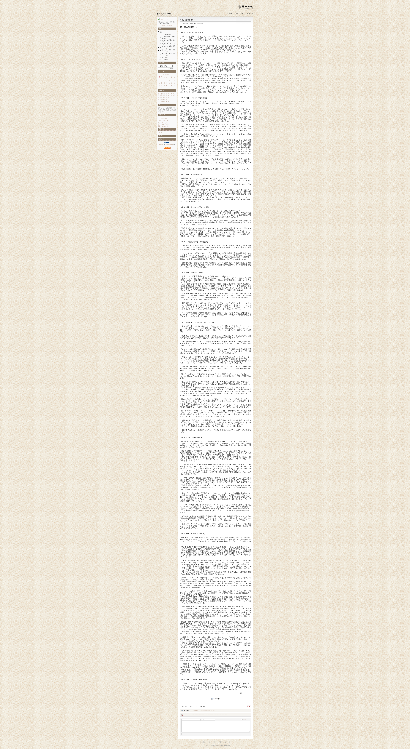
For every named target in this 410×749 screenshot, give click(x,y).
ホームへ (229, 13)
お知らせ (241, 13)
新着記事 (161, 90)
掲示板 (251, 13)
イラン (174, 108)
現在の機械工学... (163, 120)
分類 (159, 28)
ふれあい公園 (164, 108)
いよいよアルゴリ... (163, 118)
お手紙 (173, 110)
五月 (159, 108)
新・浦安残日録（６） (164, 101)
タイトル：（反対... (163, 122)
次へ (230, 742)
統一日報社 (227, 745)
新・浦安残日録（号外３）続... (167, 94)
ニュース (235, 13)
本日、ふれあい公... (163, 126)
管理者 (163, 25)
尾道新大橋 (161, 110)
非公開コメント (246, 719)
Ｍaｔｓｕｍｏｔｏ (206, 745)
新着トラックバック (164, 129)
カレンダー (161, 71)
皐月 (163, 112)
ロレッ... (160, 132)
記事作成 (169, 25)
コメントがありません (201, 706)
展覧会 (169, 110)
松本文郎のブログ (164, 14)
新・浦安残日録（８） (164, 97)
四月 (165, 110)
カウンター (161, 139)
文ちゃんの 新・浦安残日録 (188, 23)
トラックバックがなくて (186, 706)
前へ (201, 742)
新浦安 (170, 108)
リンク (160, 135)
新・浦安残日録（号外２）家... (167, 96)
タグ (247, 13)
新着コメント (162, 115)
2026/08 (167, 74)
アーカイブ (161, 62)
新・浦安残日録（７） (189, 20)
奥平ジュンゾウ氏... (163, 124)
